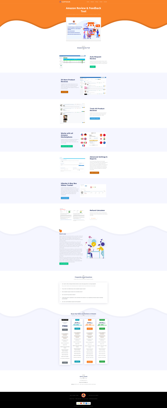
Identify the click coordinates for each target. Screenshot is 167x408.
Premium (102, 319)
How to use (91, 395)
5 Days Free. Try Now (95, 118)
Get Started (93, 218)
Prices (77, 395)
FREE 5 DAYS (64, 319)
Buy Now (77, 328)
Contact (101, 1)
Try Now (64, 329)
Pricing (96, 1)
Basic (77, 319)
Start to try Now (94, 172)
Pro (90, 319)
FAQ (94, 395)
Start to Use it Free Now (66, 146)
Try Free (92, 66)
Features (92, 1)
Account (105, 1)
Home (88, 1)
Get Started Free (64, 263)
